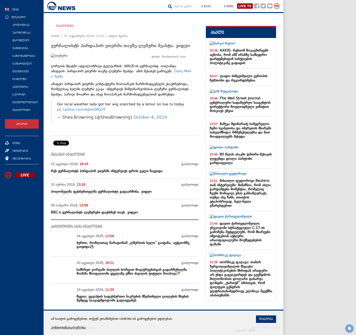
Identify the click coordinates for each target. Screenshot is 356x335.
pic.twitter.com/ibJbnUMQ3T (81, 109)
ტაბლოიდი (65, 26)
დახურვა (266, 319)
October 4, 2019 (150, 118)
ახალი (217, 32)
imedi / (57, 36)
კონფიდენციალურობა (68, 327)
